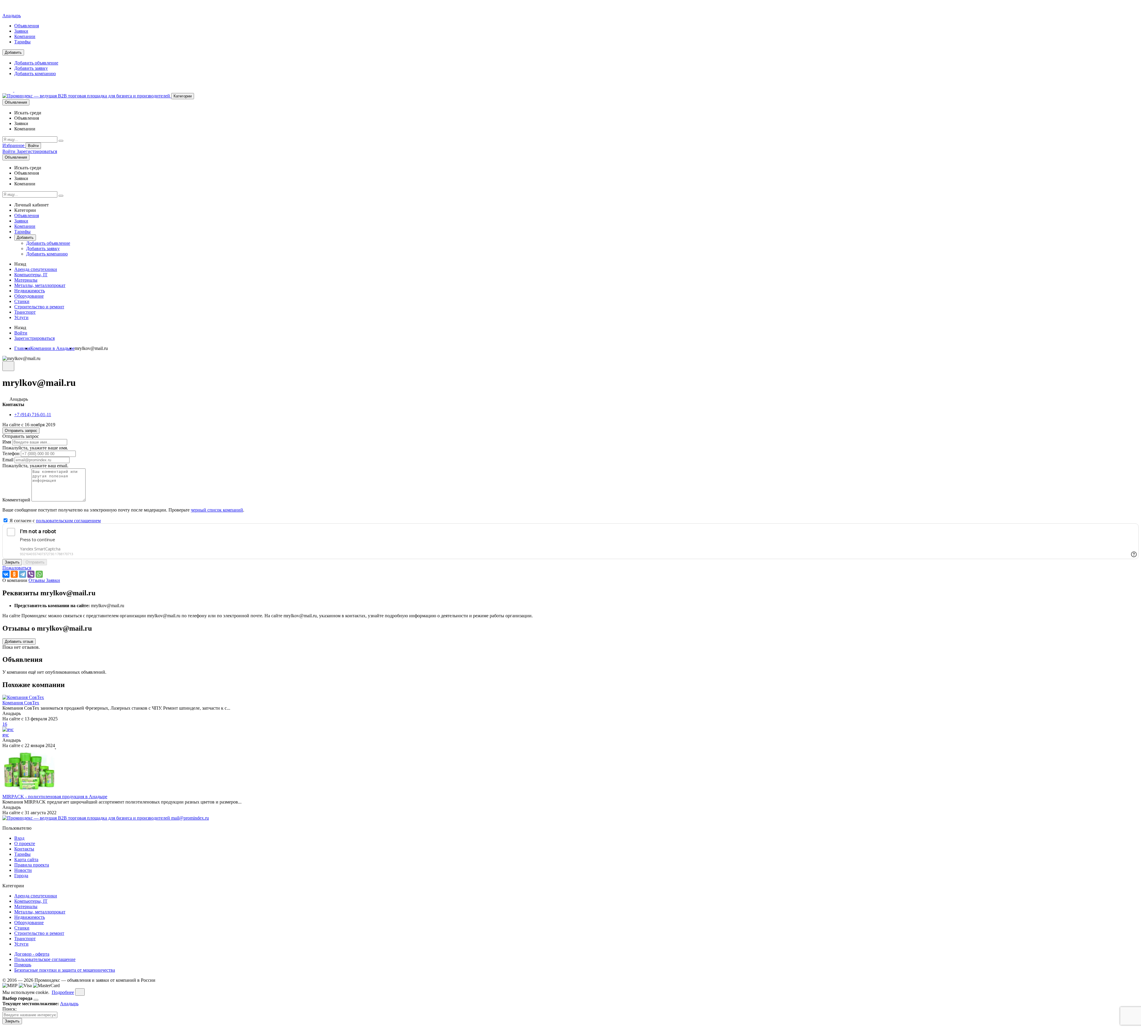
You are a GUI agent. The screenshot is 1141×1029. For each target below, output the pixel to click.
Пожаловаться (16, 567)
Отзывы (37, 580)
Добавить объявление (36, 62)
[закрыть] (80, 992)
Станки (21, 301)
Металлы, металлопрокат (39, 285)
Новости (23, 870)
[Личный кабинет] (8, 90)
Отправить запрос (21, 430)
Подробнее (63, 992)
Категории (183, 96)
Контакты (24, 848)
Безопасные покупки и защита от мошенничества (64, 970)
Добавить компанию (35, 73)
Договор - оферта (31, 954)
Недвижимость (29, 290)
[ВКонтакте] (6, 574)
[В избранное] (8, 366)
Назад (20, 263)
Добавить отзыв (19, 641)
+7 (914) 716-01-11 (32, 414)
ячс (5, 734)
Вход (19, 838)
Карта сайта (26, 859)
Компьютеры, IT (31, 274)
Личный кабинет (31, 204)
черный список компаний (217, 509)
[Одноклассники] (14, 574)
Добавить (13, 52)
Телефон (11, 453)
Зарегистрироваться (37, 151)
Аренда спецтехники (35, 269)
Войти (33, 145)
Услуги (21, 317)
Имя (6, 441)
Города (21, 875)
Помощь (22, 964)
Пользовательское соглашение (44, 959)
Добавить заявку (31, 68)
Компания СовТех (20, 702)
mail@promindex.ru (190, 817)
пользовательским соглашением (68, 520)
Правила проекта (31, 864)
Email (7, 459)
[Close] (36, 1000)
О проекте (24, 843)
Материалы (25, 279)
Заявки (21, 31)
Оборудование (29, 296)
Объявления (26, 25)
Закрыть (12, 562)
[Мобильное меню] (19, 90)
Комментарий (16, 499)
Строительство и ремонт (39, 306)
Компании (24, 36)
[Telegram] (22, 574)
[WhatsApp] (39, 574)
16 (4, 724)
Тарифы (22, 41)
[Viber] (30, 574)
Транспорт (25, 312)
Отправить (35, 562)
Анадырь (11, 15)
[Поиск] (61, 141)
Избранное (14, 145)
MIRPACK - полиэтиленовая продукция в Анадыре (54, 796)
